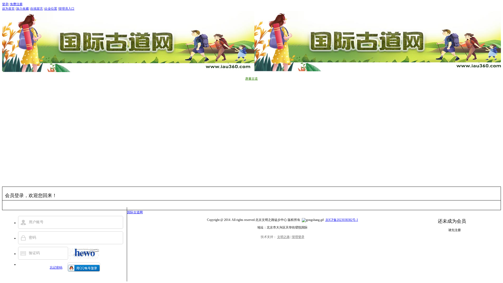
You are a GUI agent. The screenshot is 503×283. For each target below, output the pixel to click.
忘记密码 (56, 267)
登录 (5, 4)
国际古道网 (135, 212)
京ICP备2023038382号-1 (341, 220)
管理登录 (298, 237)
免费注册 (16, 4)
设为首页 (8, 8)
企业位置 (51, 8)
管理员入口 (66, 8)
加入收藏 (22, 8)
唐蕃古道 (251, 78)
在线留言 (36, 8)
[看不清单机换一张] (84, 254)
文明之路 (283, 237)
